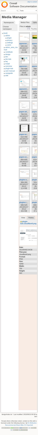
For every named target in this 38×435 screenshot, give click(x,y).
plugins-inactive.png (27, 202)
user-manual (10, 71)
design (7, 54)
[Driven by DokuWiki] (23, 430)
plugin (9, 38)
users (9, 45)
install (7, 64)
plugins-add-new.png (27, 180)
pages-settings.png (27, 134)
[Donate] (14, 428)
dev (6, 57)
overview (8, 66)
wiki (6, 75)
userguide (9, 73)
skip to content (32, 2)
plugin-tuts (9, 68)
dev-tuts (8, 59)
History (31, 218)
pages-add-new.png (27, 112)
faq (6, 61)
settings (10, 43)
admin (7, 35)
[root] (5, 33)
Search (18, 10)
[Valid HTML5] (32, 428)
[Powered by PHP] (23, 428)
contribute (9, 52)
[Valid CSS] (14, 430)
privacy (9, 40)
